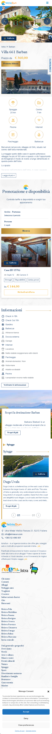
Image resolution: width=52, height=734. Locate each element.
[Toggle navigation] (47, 3)
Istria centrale (7, 640)
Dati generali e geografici (12, 646)
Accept (26, 712)
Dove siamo (6, 649)
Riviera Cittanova (9, 628)
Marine (4, 686)
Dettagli (8, 280)
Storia (4, 652)
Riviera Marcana (8, 637)
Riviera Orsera (8, 622)
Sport (3, 670)
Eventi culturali (8, 661)
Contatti (5, 582)
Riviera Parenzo (8, 625)
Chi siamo (5, 579)
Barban (12, 47)
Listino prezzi (33, 280)
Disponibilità (20, 280)
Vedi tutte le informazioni (15, 385)
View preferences (26, 725)
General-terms (31, 731)
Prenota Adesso (10, 64)
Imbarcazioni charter (10, 597)
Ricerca (26, 231)
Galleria (10, 38)
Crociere (5, 594)
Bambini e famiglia (9, 677)
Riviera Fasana (7, 615)
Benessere (5, 680)
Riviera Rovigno (8, 619)
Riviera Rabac (7, 634)
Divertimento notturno (11, 674)
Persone (8, 222)
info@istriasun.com (13, 534)
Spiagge (4, 667)
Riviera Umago (8, 631)
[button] (48, 691)
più (39, 546)
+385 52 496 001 (13, 538)
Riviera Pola (6, 609)
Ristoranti (5, 603)
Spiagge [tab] (11, 445)
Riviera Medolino (9, 612)
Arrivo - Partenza (12, 212)
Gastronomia (7, 683)
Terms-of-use (20, 731)
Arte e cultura (7, 655)
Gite (3, 600)
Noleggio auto (7, 588)
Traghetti (5, 591)
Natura (4, 664)
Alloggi (4, 585)
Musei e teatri (7, 658)
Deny (26, 718)
